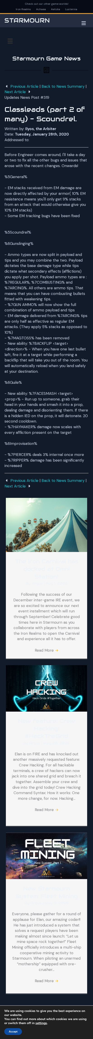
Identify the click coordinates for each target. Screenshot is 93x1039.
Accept (13, 1031)
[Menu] (10, 41)
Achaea (41, 9)
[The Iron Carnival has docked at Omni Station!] (46, 524)
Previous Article (24, 86)
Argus (38, 584)
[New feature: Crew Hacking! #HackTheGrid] (46, 687)
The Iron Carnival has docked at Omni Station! (46, 569)
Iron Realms (23, 9)
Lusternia (71, 9)
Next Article (16, 91)
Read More (46, 650)
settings (41, 1023)
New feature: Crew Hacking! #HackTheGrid (46, 728)
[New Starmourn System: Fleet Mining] (46, 855)
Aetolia (55, 9)
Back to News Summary (63, 86)
